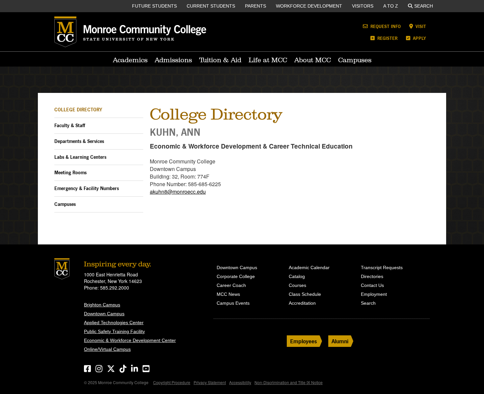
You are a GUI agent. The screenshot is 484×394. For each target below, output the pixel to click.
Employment (374, 294)
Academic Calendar (309, 267)
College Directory (78, 109)
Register (386, 38)
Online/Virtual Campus (107, 349)
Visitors (362, 6)
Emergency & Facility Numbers (86, 188)
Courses (297, 285)
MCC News (228, 294)
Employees (303, 341)
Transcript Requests (382, 267)
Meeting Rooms (70, 172)
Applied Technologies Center (114, 322)
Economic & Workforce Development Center (130, 340)
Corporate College (236, 276)
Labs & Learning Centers (80, 157)
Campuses (354, 60)
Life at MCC (268, 60)
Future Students (154, 6)
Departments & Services (79, 141)
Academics (130, 60)
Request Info (385, 26)
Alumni (340, 341)
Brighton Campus (102, 304)
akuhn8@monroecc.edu (178, 191)
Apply (419, 38)
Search (423, 6)
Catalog (297, 276)
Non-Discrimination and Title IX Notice (289, 382)
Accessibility (240, 382)
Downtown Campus (104, 313)
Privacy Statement (210, 382)
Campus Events (233, 303)
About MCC (312, 60)
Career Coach (231, 285)
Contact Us (372, 285)
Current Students (211, 6)
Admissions (173, 60)
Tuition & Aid (220, 60)
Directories (372, 276)
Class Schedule (305, 294)
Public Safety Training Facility (114, 331)
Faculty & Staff (69, 125)
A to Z (390, 6)
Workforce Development (309, 6)
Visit (420, 26)
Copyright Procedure (171, 382)
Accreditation (302, 303)
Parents (255, 6)
